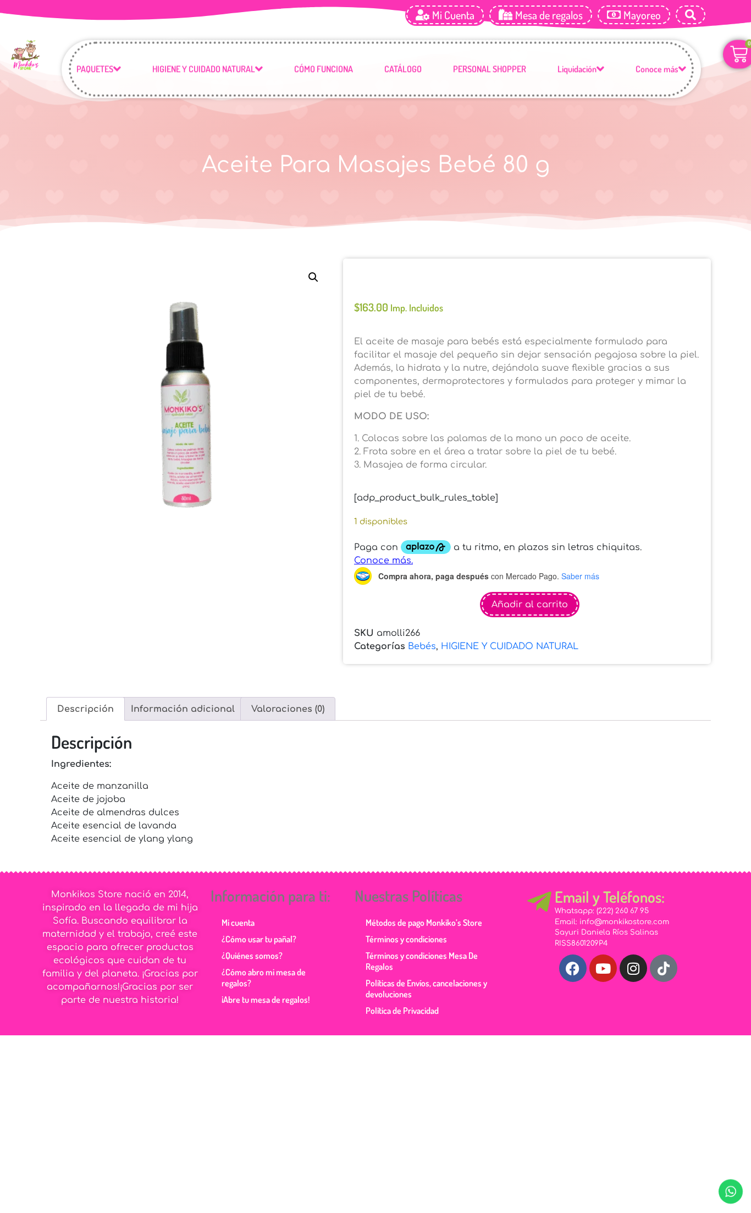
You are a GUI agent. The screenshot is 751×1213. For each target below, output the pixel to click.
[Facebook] (573, 968)
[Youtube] (603, 968)
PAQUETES (94, 69)
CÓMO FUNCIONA (323, 69)
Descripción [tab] (85, 709)
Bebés (422, 646)
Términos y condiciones (406, 939)
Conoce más (657, 69)
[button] (313, 277)
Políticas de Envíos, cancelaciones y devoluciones (426, 989)
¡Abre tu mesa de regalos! (266, 999)
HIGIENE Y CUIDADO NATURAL (203, 69)
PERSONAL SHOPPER (489, 69)
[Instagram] (633, 968)
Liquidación (577, 69)
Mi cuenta (238, 922)
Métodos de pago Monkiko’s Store (424, 922)
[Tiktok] (663, 968)
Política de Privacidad (402, 1010)
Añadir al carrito (530, 605)
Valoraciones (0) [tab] (287, 709)
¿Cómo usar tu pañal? (259, 939)
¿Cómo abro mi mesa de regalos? (264, 978)
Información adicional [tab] (183, 709)
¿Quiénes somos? (252, 955)
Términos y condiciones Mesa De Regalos (422, 961)
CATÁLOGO (403, 69)
